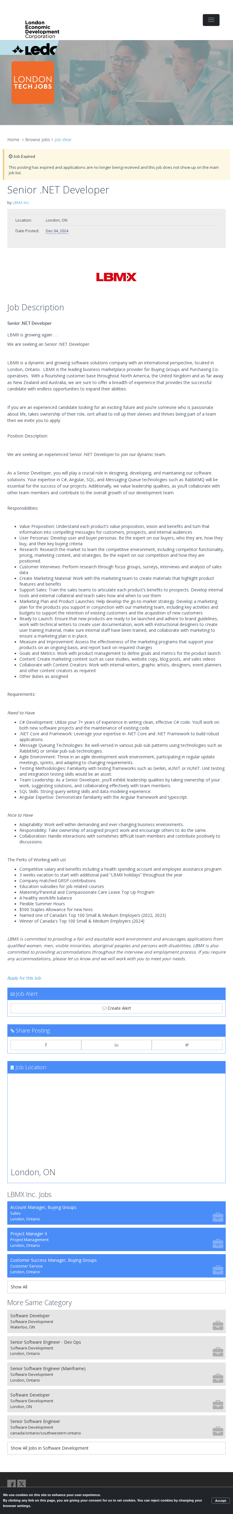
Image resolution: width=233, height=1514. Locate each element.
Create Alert (118, 1008)
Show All (19, 1287)
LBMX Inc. (21, 202)
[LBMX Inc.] (116, 277)
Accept (220, 1500)
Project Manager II (29, 1239)
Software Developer (31, 1321)
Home (13, 139)
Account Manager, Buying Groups (43, 1213)
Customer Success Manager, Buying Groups (53, 1265)
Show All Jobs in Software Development (50, 1448)
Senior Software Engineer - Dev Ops (45, 1347)
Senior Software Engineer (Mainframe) (48, 1374)
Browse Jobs (37, 139)
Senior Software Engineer (45, 1427)
